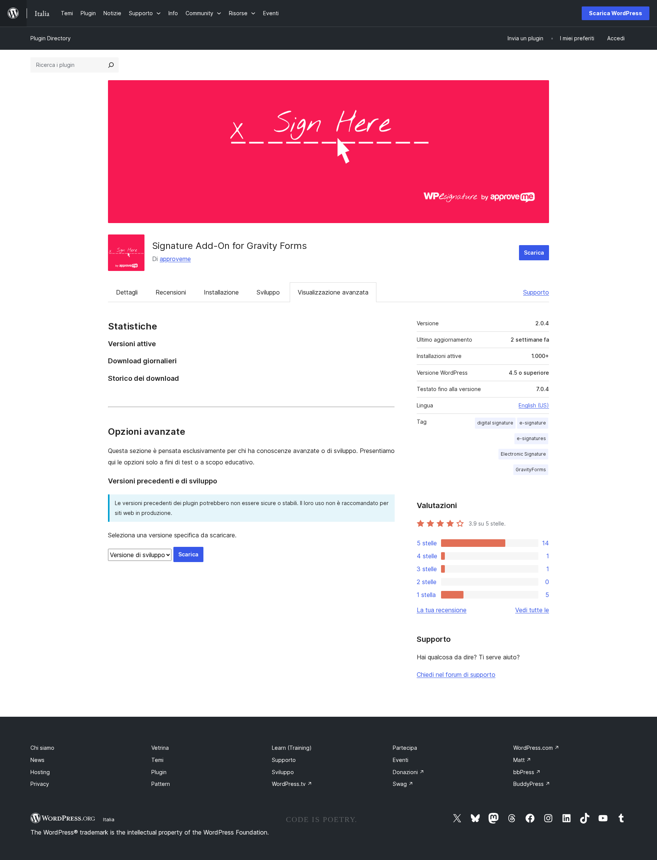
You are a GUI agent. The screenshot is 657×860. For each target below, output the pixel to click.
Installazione (221, 292)
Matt (522, 760)
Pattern (160, 784)
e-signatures (531, 438)
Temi (157, 760)
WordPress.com (536, 747)
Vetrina (160, 747)
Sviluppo (268, 292)
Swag (403, 784)
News (37, 760)
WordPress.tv (292, 784)
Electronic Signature (523, 454)
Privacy (39, 784)
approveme (175, 259)
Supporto (536, 292)
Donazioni (408, 772)
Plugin (159, 772)
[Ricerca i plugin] (111, 65)
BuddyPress (531, 784)
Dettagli (127, 292)
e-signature (532, 423)
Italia (108, 819)
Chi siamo (42, 747)
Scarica (534, 252)
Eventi (400, 760)
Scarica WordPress (615, 13)
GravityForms (531, 469)
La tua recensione (442, 610)
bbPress (527, 772)
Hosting (40, 772)
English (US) (534, 405)
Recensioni (171, 292)
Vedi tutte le (532, 610)
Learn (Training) (292, 747)
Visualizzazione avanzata (333, 292)
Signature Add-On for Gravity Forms (229, 245)
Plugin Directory (50, 38)
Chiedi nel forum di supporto (456, 674)
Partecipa (405, 747)
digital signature (495, 423)
